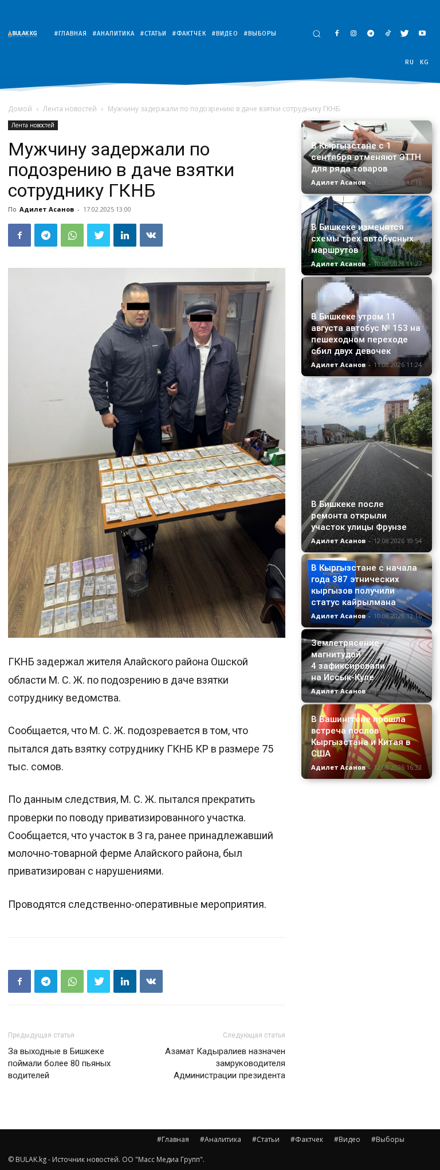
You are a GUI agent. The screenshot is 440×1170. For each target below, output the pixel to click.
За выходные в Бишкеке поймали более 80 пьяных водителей (59, 1063)
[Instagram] (354, 34)
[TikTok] (388, 34)
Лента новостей (70, 109)
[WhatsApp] (72, 235)
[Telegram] (371, 34)
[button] (316, 33)
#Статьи (266, 1139)
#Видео (347, 1139)
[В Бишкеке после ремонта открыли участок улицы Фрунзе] (366, 465)
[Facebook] (337, 34)
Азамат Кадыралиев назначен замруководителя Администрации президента (225, 1063)
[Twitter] (405, 34)
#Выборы (387, 1139)
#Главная (173, 1139)
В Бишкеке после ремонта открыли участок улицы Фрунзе (359, 515)
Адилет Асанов (46, 209)
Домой (20, 109)
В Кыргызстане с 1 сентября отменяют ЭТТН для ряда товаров (366, 157)
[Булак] (25, 33)
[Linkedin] (124, 235)
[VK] (151, 235)
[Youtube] (422, 34)
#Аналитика (220, 1139)
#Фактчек (306, 1139)
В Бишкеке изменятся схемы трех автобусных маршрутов (362, 238)
